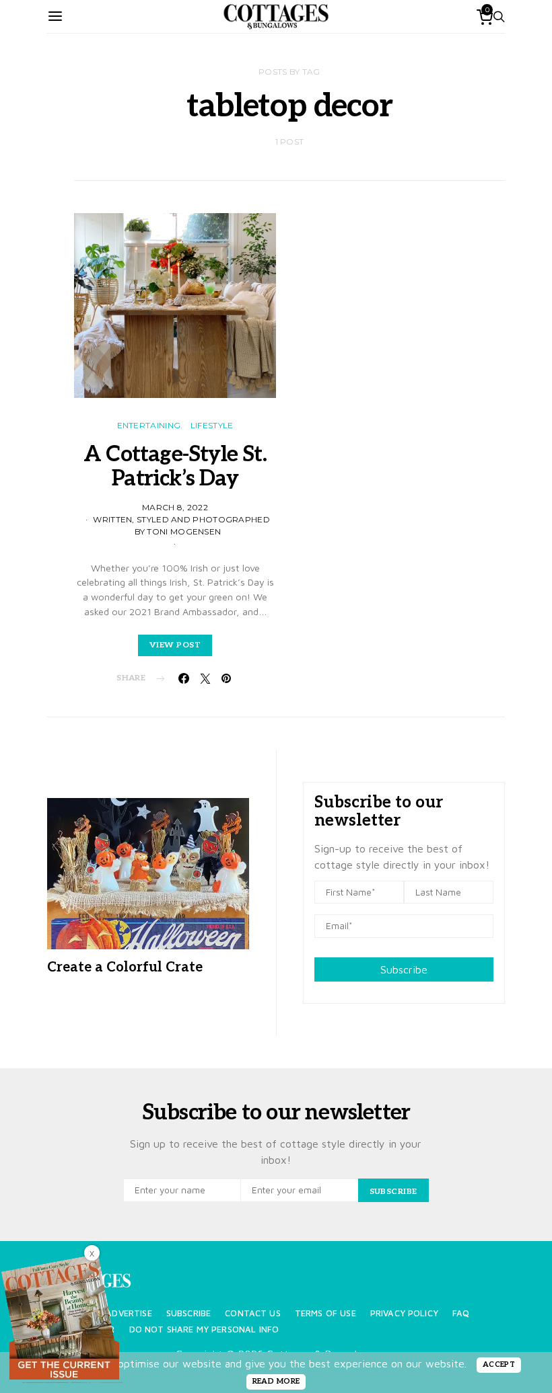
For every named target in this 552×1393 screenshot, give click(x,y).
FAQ (460, 1313)
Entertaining (149, 425)
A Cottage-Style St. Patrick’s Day (175, 466)
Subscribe (403, 969)
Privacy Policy (404, 1313)
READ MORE (276, 1381)
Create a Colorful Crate (125, 967)
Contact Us (253, 1313)
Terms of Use (325, 1313)
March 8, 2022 (175, 507)
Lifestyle (212, 425)
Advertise (128, 1313)
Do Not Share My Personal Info (204, 1329)
